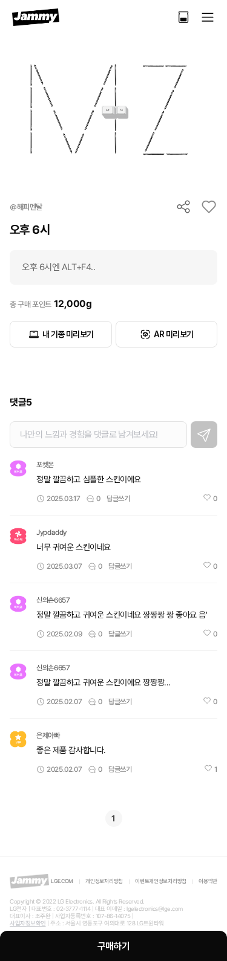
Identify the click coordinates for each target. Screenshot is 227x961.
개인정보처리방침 (104, 881)
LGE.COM (62, 881)
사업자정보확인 (28, 923)
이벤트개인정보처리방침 (160, 881)
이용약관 (208, 881)
